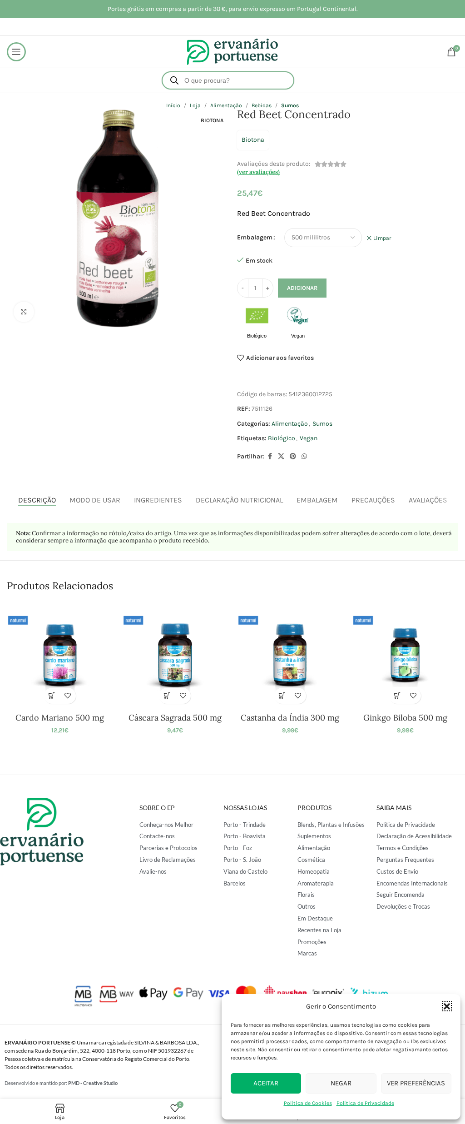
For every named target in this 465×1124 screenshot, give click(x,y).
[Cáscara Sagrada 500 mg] (175, 655)
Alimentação (290, 424)
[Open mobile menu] (16, 52)
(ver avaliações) (258, 172)
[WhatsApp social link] (304, 456)
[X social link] (281, 456)
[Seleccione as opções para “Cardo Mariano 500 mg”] (52, 696)
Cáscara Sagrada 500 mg (175, 717)
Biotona (253, 140)
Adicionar (302, 287)
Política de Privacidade (365, 1103)
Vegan (308, 438)
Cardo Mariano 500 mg (59, 717)
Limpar (382, 238)
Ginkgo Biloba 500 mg (405, 717)
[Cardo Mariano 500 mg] (60, 655)
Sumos (322, 424)
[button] (446, 1006)
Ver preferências (416, 1083)
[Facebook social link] (269, 456)
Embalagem (254, 237)
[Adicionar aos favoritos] (68, 696)
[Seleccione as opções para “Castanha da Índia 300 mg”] (282, 696)
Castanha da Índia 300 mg (290, 717)
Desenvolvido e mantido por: (61, 1083)
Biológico (281, 438)
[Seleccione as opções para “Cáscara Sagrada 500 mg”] (167, 696)
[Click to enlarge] (24, 312)
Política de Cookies (308, 1103)
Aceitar (265, 1083)
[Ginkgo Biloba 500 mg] (405, 655)
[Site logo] (232, 51)
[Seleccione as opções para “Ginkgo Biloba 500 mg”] (397, 696)
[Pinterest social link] (293, 456)
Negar (341, 1083)
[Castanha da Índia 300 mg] (290, 655)
